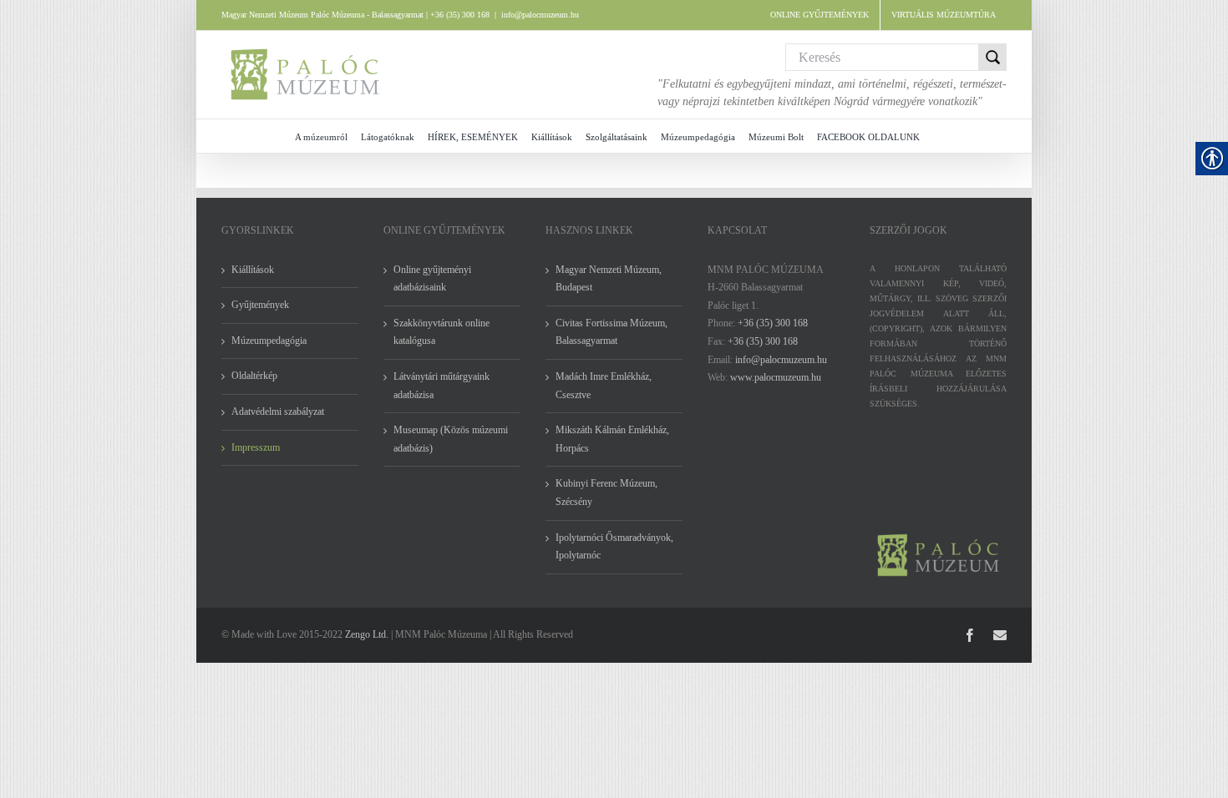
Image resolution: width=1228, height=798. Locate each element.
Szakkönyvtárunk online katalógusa (441, 332)
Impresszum (255, 447)
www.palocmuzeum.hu (775, 377)
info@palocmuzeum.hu (540, 14)
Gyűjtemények (260, 305)
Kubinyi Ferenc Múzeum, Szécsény (606, 492)
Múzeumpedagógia (269, 340)
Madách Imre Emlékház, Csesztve (604, 386)
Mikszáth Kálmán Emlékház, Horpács (612, 439)
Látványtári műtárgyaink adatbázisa (441, 386)
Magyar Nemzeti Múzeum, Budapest (609, 279)
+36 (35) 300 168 (773, 323)
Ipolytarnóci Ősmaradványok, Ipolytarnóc (614, 547)
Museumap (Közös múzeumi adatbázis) (450, 439)
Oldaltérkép (254, 375)
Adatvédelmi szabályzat (277, 411)
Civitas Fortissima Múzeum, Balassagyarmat (611, 332)
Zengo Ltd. (366, 634)
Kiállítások (252, 269)
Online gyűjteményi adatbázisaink (432, 279)
